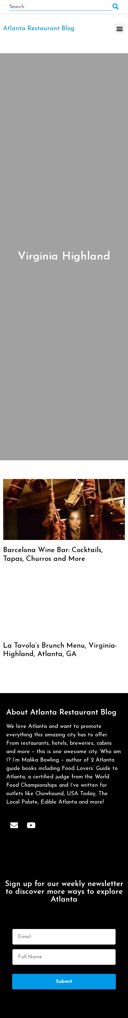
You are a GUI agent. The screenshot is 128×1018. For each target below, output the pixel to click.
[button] (120, 28)
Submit (64, 981)
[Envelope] (14, 825)
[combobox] (60, 7)
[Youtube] (31, 825)
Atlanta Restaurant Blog (39, 29)
